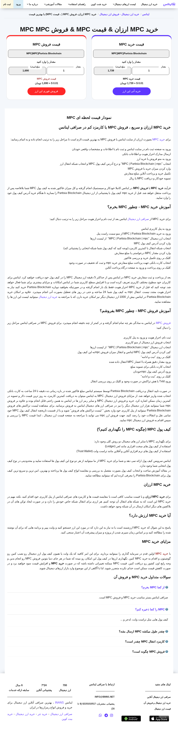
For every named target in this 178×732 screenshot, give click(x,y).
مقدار (163, 67)
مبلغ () (120, 67)
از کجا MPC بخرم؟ (153, 587)
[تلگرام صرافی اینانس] (106, 715)
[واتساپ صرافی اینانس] (100, 715)
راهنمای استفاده (78, 4)
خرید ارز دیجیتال (149, 4)
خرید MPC (158, 139)
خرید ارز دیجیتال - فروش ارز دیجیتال (119, 14)
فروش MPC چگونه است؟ (148, 651)
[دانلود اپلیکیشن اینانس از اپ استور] (159, 718)
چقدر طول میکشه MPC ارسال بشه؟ (142, 631)
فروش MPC (163, 322)
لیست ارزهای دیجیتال (125, 4)
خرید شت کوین (99, 4)
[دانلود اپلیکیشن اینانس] (131, 718)
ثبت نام (7, 4)
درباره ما (33, 4)
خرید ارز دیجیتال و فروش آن (157, 703)
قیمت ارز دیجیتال (162, 709)
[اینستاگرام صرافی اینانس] (111, 715)
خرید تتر (42, 714)
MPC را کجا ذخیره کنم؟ (150, 609)
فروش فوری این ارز (46, 91)
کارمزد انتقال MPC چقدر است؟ (145, 641)
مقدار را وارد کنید (131, 61)
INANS (59, 702)
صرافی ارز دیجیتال (138, 219)
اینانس (145, 14)
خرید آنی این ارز (132, 91)
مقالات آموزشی (54, 4)
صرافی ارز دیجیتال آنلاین (159, 697)
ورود (18, 4)
